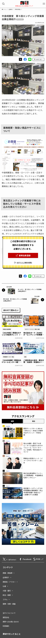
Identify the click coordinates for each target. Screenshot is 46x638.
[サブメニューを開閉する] (14, 572)
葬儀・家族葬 (7, 573)
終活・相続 (7, 595)
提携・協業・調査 (9, 604)
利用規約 (6, 626)
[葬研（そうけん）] (24, 3)
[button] (20, 59)
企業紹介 (6, 577)
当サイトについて (9, 613)
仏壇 (4, 586)
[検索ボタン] (3, 4)
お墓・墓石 (7, 590)
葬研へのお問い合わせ (11, 621)
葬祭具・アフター (9, 582)
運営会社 (6, 617)
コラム (5, 599)
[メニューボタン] (44, 4)
